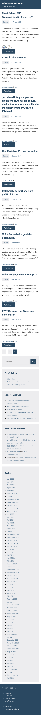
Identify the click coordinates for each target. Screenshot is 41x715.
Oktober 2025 (12, 505)
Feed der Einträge (10, 696)
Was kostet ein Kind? (14, 409)
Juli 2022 (10, 619)
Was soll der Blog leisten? (16, 385)
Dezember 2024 (13, 534)
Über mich (11, 379)
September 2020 (13, 675)
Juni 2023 (10, 587)
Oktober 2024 (12, 540)
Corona (5, 22)
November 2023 (13, 573)
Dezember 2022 (13, 605)
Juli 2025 (10, 514)
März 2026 (11, 491)
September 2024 (13, 543)
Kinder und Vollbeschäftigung (18, 406)
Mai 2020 (10, 678)
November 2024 (13, 537)
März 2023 (11, 596)
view (15, 87)
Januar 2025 (11, 532)
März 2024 (11, 561)
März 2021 (10, 666)
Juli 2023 (10, 584)
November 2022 (13, 608)
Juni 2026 (10, 482)
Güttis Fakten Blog (12, 3)
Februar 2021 (12, 669)
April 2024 (11, 558)
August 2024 (12, 546)
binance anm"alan (13, 452)
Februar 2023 (12, 599)
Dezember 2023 (13, 570)
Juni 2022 (11, 622)
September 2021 (13, 649)
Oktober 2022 (12, 611)
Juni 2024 (11, 552)
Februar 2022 (12, 634)
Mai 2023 (10, 590)
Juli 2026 (10, 479)
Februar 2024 (12, 564)
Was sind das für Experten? (17, 17)
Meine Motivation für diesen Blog (19, 382)
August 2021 (11, 652)
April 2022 (11, 628)
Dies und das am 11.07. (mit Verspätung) (21, 418)
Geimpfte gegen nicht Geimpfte (19, 274)
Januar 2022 (11, 637)
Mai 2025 (10, 520)
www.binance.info (13, 440)
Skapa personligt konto (15, 434)
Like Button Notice (7, 87)
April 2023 (11, 593)
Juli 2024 (10, 549)
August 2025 (12, 511)
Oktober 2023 (12, 575)
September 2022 (13, 614)
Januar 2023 (11, 602)
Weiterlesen (8, 51)
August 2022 (12, 616)
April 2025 (11, 523)
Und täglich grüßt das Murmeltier (20, 151)
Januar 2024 (11, 567)
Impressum (8, 706)
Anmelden (8, 693)
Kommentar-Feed (10, 698)
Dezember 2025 (13, 499)
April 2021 (10, 663)
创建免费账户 (12, 446)
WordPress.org (9, 701)
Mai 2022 (10, 625)
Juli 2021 (10, 655)
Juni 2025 (10, 517)
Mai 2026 (10, 485)
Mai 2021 (10, 660)
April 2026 (11, 488)
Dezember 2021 (13, 640)
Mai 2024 (10, 555)
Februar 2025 (12, 529)
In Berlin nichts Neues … (15, 57)
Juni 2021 (10, 657)
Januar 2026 (11, 496)
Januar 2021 (11, 672)
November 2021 (13, 643)
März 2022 (11, 631)
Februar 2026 (12, 494)
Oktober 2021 (12, 646)
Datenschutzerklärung (12, 709)
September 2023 (13, 578)
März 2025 (11, 526)
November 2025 (13, 502)
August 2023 (12, 581)
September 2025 (13, 508)
